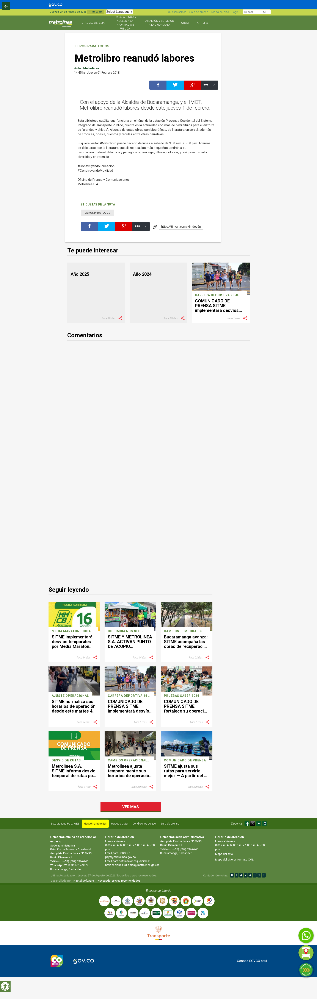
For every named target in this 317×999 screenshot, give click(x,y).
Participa (202, 22)
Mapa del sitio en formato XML (234, 859)
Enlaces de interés (158, 891)
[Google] (192, 87)
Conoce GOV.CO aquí (252, 961)
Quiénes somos (177, 12)
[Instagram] (264, 823)
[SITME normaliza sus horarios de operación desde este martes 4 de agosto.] (74, 680)
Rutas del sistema (92, 22)
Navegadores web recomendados (119, 880)
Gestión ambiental (95, 823)
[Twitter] (175, 87)
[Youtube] (259, 823)
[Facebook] (158, 87)
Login (235, 12)
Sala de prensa (198, 12)
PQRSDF (185, 22)
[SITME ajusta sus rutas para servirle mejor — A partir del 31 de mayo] (186, 745)
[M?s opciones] (209, 87)
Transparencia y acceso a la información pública (124, 23)
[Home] (61, 25)
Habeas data (119, 823)
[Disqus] (158, 406)
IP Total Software (83, 880)
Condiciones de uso (144, 823)
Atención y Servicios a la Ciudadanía (159, 22)
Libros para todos (92, 46)
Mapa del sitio (220, 12)
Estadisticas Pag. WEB (65, 823)
